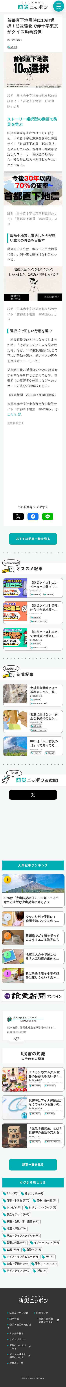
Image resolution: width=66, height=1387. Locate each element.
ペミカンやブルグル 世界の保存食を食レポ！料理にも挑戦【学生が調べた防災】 (45, 1074)
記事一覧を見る (33, 1164)
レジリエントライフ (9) (42, 1207)
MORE (16, 1040)
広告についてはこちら (18, 1347)
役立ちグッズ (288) (18, 1214)
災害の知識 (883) (17, 1242)
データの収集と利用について (18, 1356)
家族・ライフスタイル (53, 1141)
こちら (12, 414)
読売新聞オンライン (29, 1021)
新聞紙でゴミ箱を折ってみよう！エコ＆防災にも (42, 937)
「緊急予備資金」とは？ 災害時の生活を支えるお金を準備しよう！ (46, 1130)
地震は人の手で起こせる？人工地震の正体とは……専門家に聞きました (42, 957)
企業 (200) (13, 1249)
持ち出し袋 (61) (34, 1193)
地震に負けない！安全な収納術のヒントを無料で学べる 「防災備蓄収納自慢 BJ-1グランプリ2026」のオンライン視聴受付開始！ (45, 716)
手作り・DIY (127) (46, 1263)
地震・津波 (13, 47)
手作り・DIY (50, 1085)
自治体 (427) (33, 1249)
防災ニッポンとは (19, 1313)
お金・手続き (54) (17, 1263)
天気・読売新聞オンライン (46, 1320)
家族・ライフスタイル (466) (23, 1235)
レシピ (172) (14, 1207)
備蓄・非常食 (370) (18, 1200)
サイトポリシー (18, 1339)
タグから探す (17, 1333)
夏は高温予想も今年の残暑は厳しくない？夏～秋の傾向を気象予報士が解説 (42, 975)
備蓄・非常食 (36, 1085)
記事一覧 (14, 1318)
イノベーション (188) (46, 1242)
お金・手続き (36, 1113)
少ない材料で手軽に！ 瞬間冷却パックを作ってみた (42, 919)
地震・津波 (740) (17, 1228)
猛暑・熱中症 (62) (47, 1200)
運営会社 (14, 1363)
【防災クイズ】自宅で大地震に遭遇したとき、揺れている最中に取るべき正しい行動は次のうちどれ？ (44, 634)
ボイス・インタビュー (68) (22, 1256)
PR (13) (49, 1256)
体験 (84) (42, 1270)
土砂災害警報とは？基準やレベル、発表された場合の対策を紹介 (44, 690)
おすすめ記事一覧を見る (33, 538)
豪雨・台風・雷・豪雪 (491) (23, 1221)
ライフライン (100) (18, 1270)
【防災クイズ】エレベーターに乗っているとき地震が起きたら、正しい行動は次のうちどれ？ (44, 585)
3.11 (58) (12, 1193)
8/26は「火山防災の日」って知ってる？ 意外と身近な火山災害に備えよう (45, 743)
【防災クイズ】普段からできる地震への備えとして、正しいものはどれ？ (44, 608)
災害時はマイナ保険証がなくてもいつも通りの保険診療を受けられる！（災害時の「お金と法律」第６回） (45, 1102)
